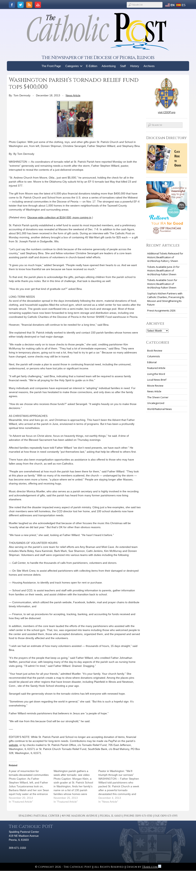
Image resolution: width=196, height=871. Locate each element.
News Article (73, 95)
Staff (123, 66)
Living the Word (156, 374)
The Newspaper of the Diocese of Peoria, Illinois (98, 57)
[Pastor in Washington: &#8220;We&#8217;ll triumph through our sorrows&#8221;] (120, 786)
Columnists (153, 356)
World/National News (159, 409)
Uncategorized (155, 403)
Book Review (154, 350)
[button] (81, 66)
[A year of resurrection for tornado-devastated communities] (31, 786)
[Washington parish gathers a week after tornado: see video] (76, 786)
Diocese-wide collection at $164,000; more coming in (59, 217)
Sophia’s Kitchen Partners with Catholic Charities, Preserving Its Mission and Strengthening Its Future (165, 299)
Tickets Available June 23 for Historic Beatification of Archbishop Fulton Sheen (163, 270)
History (134, 66)
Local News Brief (156, 379)
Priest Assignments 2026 (161, 310)
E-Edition (91, 66)
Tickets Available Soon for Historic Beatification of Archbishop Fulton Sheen (162, 283)
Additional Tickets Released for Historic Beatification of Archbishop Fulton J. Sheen (165, 257)
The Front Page (51, 66)
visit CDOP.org (166, 112)
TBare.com (150, 867)
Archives (149, 66)
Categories (72, 66)
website (13, 744)
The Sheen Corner (157, 397)
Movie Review (155, 385)
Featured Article (156, 368)
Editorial (152, 362)
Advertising (109, 66)
